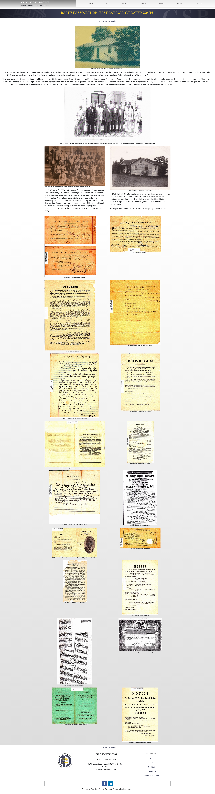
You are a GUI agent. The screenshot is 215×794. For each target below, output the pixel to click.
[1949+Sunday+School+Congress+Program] (140, 421)
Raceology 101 (151, 771)
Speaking (151, 767)
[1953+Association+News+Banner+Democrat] (74, 619)
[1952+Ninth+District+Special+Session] (140, 561)
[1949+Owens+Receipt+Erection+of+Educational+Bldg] (74, 471)
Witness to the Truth (151, 776)
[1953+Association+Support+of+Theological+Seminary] (140, 619)
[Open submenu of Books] (145, 3)
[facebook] (104, 783)
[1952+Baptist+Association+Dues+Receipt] (140, 529)
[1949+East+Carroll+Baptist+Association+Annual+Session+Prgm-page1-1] (75, 421)
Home (151, 758)
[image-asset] (70, 216)
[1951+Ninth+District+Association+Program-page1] (140, 471)
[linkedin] (110, 783)
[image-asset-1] (135, 216)
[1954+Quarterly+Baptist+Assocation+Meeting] (140, 688)
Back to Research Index (107, 21)
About (151, 762)
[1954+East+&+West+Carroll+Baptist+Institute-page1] (74, 688)
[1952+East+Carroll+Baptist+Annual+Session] (75, 561)
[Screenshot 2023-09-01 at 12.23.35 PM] (65, 754)
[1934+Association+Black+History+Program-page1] (135, 281)
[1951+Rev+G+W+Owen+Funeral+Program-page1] (74, 529)
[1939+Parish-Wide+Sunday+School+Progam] (140, 354)
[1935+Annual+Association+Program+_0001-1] (70, 281)
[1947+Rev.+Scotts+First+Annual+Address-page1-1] (74, 354)
